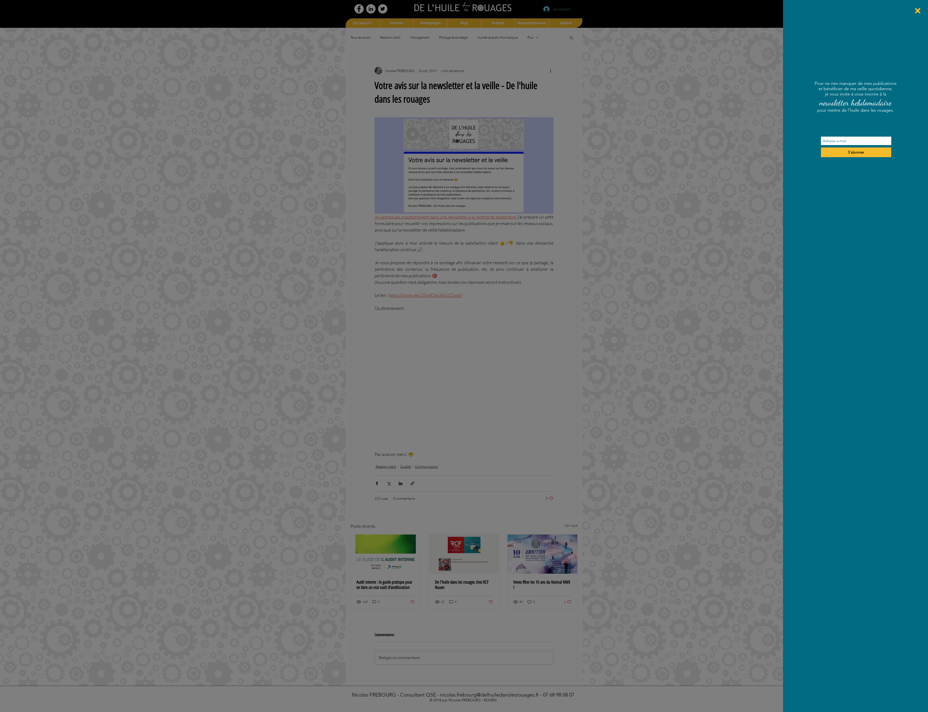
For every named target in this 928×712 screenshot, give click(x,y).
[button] (918, 11)
